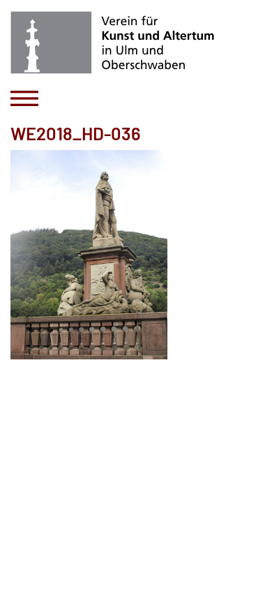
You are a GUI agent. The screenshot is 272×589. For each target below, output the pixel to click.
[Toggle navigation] (24, 98)
